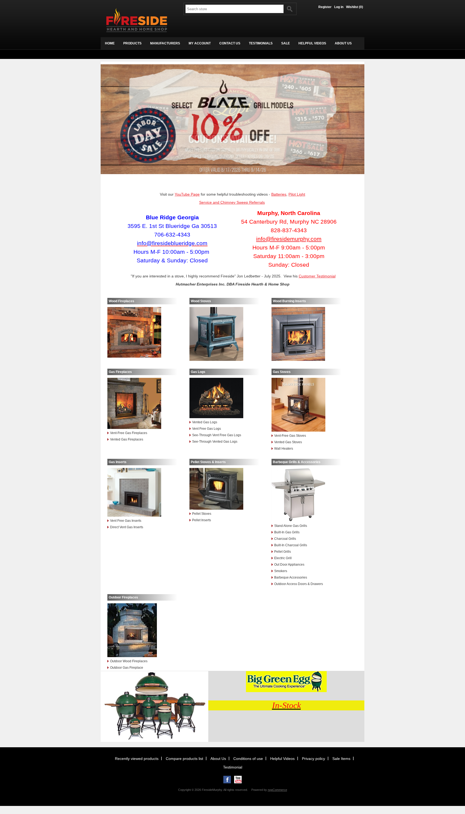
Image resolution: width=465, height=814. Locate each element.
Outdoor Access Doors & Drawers (298, 584)
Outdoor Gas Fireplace (126, 667)
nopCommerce (277, 789)
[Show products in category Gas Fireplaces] (142, 404)
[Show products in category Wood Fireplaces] (142, 332)
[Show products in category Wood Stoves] (224, 334)
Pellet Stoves (201, 514)
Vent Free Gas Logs (206, 429)
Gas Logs (198, 372)
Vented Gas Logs (204, 422)
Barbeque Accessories (290, 577)
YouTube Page (187, 194)
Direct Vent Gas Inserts (126, 527)
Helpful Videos (282, 758)
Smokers (280, 571)
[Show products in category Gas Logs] (224, 398)
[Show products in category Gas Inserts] (142, 492)
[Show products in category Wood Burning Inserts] (306, 334)
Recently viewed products (136, 758)
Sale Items (341, 758)
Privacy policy (313, 758)
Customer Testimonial (317, 276)
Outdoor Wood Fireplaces (128, 661)
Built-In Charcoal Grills (290, 545)
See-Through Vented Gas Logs (214, 441)
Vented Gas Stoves (288, 442)
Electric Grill (283, 558)
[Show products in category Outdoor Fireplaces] (142, 630)
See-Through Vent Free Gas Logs (216, 435)
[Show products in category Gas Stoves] (306, 405)
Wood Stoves (201, 301)
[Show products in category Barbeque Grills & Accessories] (306, 495)
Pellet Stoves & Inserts (208, 462)
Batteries (278, 194)
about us (343, 43)
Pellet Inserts (201, 520)
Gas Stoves (282, 372)
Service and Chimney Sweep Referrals (232, 202)
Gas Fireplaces (120, 372)
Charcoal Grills (285, 539)
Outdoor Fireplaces (123, 597)
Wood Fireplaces (121, 301)
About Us (218, 758)
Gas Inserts (117, 462)
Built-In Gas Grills (287, 532)
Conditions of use (248, 758)
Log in (338, 7)
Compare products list (184, 758)
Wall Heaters (283, 448)
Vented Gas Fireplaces (126, 439)
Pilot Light (296, 194)
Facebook (227, 780)
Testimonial (232, 767)
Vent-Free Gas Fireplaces (128, 433)
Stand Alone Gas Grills (290, 526)
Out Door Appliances (289, 564)
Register (325, 7)
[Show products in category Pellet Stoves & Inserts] (224, 489)
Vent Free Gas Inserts (125, 521)
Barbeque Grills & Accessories (296, 462)
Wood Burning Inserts (289, 301)
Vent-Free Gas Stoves (290, 436)
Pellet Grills (282, 552)
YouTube (238, 780)
